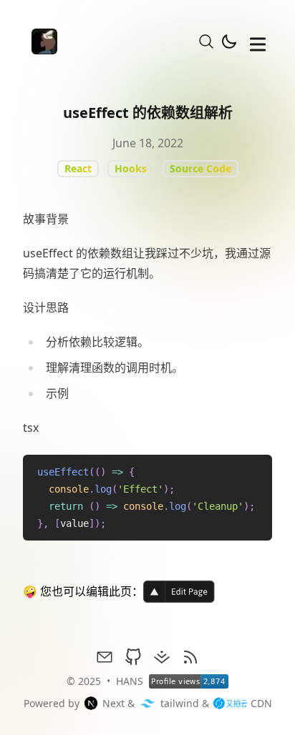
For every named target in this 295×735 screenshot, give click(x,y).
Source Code (200, 168)
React (78, 168)
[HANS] (40, 41)
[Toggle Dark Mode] (229, 41)
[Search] (206, 41)
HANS (129, 681)
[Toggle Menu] (257, 41)
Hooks (131, 168)
